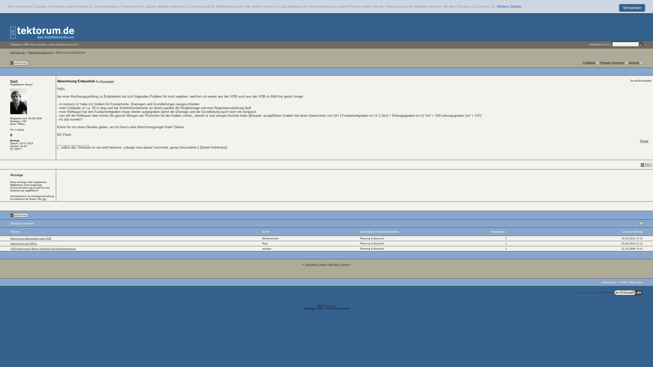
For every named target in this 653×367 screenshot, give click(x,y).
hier (31, 187)
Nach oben (636, 282)
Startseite (15, 44)
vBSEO (331, 305)
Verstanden (632, 8)
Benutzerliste (38, 44)
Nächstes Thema (338, 264)
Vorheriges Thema (315, 264)
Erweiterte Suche (599, 44)
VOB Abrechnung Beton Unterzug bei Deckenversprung (43, 248)
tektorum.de (17, 52)
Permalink (107, 81)
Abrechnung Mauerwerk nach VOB (30, 238)
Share (644, 141)
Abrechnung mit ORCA (23, 243)
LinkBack (589, 62)
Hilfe (26, 44)
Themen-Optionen (612, 62)
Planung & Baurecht (40, 52)
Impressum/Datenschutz (63, 44)
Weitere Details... (510, 6)
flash (14, 81)
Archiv (623, 282)
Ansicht (634, 62)
